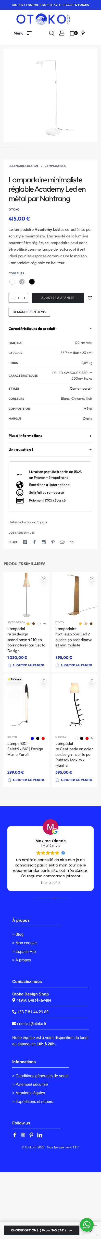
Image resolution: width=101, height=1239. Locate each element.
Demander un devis (29, 312)
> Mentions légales (28, 1093)
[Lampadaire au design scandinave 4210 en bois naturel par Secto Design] (26, 595)
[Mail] (62, 542)
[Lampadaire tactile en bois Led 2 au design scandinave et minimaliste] (74, 595)
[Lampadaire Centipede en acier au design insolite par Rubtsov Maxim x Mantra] (74, 703)
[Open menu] (22, 33)
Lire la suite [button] (50, 883)
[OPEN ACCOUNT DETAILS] (61, 33)
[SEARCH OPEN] (51, 33)
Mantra (60, 737)
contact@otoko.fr (31, 1024)
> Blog (18, 934)
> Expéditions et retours (32, 1101)
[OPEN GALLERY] (50, 95)
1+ (44, 623)
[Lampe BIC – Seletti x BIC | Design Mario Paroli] (26, 703)
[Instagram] (23, 1135)
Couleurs (16, 273)
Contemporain (81, 388)
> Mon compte (24, 943)
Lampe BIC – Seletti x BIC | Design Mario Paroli (25, 749)
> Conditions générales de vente (40, 1076)
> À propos (21, 960)
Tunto (59, 622)
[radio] (12, 282)
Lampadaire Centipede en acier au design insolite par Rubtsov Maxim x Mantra (74, 754)
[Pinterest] (31, 1135)
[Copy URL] (71, 542)
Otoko (87, 418)
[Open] (83, 33)
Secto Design (16, 622)
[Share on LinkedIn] (43, 542)
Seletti (12, 737)
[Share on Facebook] (34, 542)
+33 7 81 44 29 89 (32, 1012)
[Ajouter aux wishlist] (90, 298)
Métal (88, 408)
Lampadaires (55, 166)
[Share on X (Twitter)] (25, 542)
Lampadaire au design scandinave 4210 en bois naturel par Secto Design (26, 639)
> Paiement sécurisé (30, 1084)
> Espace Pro (24, 951)
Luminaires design (23, 166)
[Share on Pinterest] (53, 542)
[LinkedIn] (39, 1135)
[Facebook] (14, 1135)
